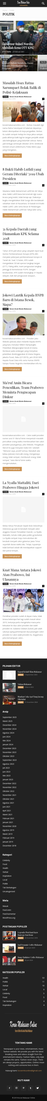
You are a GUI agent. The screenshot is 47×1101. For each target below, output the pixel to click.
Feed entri (7, 910)
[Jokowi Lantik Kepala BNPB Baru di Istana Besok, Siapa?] (23, 324)
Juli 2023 (6, 768)
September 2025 (10, 717)
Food (5, 864)
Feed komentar (9, 914)
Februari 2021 (8, 818)
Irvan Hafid (6, 52)
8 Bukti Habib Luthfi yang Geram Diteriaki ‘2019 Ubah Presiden (23, 174)
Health (21, 702)
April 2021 (7, 810)
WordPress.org (9, 918)
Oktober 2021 (8, 799)
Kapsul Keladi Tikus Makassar (30, 672)
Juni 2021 (6, 806)
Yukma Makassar (25, 684)
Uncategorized (9, 891)
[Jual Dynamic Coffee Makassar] (9, 948)
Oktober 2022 (8, 791)
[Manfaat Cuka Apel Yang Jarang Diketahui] (9, 700)
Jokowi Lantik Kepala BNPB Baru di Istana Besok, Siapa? (23, 300)
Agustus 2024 (8, 733)
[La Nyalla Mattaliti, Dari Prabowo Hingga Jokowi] (23, 510)
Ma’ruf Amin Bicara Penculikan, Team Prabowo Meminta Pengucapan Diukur (23, 389)
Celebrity (6, 860)
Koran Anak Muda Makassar (21, 97)
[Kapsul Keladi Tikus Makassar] (9, 675)
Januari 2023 (8, 779)
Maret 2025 (7, 721)
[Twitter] (37, 1088)
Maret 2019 (7, 834)
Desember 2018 (9, 845)
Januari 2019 (8, 842)
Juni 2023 (6, 771)
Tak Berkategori (9, 887)
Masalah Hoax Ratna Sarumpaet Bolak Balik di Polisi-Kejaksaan (22, 87)
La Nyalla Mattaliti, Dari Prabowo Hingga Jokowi (21, 485)
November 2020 (9, 826)
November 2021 (9, 795)
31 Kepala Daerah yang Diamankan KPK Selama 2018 (21, 234)
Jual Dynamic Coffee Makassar (30, 945)
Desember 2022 (9, 783)
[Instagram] (16, 1088)
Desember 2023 (9, 748)
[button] (43, 3)
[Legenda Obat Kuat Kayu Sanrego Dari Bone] (9, 935)
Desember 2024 (9, 725)
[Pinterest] (23, 1088)
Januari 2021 (8, 822)
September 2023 (10, 760)
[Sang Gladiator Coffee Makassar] (9, 960)
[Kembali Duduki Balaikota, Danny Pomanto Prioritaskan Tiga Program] (19, 64)
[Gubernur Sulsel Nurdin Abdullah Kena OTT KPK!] (23, 38)
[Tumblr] (30, 1088)
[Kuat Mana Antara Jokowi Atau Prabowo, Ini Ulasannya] (23, 601)
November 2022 (9, 787)
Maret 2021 (7, 814)
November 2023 (9, 752)
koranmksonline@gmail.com (30, 1070)
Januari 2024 (8, 744)
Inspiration (7, 876)
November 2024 (9, 729)
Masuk (5, 906)
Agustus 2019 (8, 830)
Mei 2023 (6, 775)
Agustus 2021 (8, 803)
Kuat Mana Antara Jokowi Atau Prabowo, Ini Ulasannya (22, 575)
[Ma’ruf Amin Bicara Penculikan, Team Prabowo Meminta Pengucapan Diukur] (23, 419)
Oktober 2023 (8, 756)
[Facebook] (9, 1088)
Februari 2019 (8, 838)
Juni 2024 (6, 736)
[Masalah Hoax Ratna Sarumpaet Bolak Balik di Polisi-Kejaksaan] (23, 111)
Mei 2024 (6, 740)
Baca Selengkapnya (12, 156)
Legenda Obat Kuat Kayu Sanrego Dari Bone (28, 933)
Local (5, 880)
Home (5, 10)
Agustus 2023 (8, 764)
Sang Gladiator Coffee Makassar (31, 957)
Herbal (21, 675)
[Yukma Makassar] (9, 687)
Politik (5, 40)
